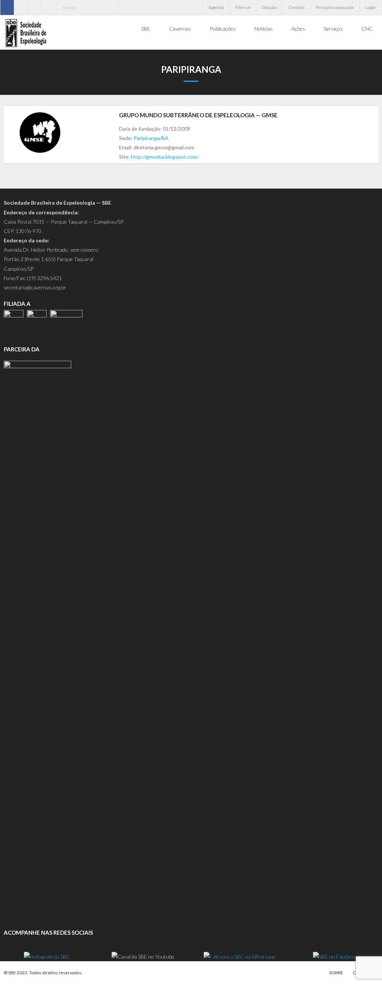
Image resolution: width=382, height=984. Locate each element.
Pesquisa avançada (335, 7)
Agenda (216, 7)
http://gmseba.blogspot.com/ (165, 156)
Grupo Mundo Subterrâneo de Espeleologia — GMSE (198, 115)
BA (165, 138)
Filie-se (242, 7)
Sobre (336, 972)
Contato (296, 7)
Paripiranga (147, 138)
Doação (269, 7)
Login (370, 7)
